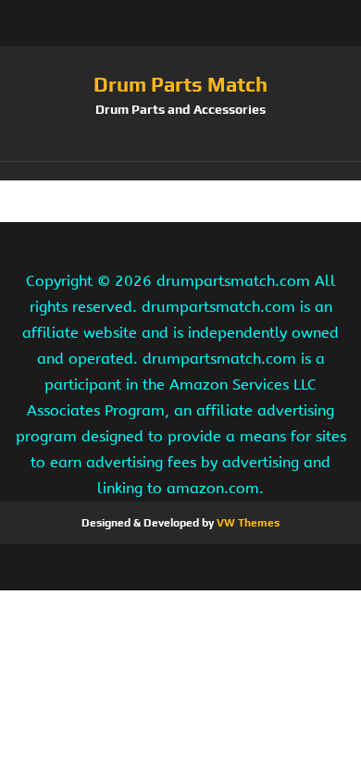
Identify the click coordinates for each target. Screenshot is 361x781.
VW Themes (247, 522)
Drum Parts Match (180, 84)
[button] (180, 171)
